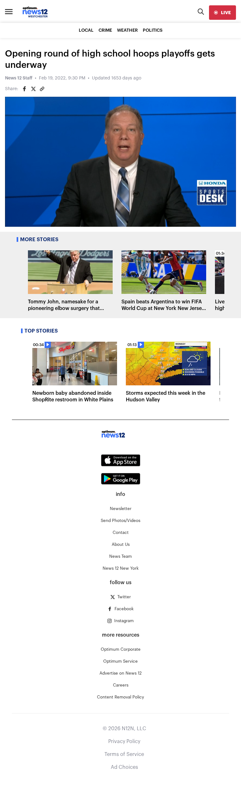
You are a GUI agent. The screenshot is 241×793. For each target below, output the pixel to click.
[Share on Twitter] (33, 88)
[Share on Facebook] (24, 88)
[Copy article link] (42, 88)
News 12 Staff (18, 78)
